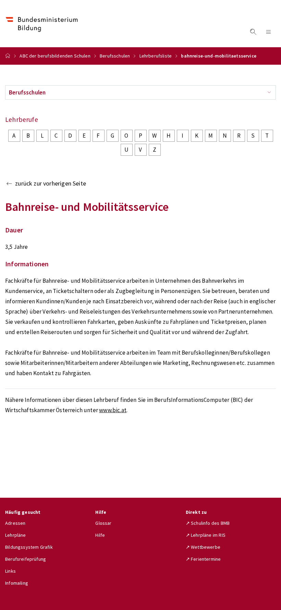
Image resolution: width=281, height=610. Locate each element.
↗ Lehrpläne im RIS (205, 535)
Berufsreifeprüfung (25, 559)
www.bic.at (112, 410)
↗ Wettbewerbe (203, 547)
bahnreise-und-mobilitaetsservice (218, 56)
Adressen (15, 523)
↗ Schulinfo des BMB (208, 523)
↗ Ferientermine (203, 559)
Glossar (103, 523)
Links (10, 571)
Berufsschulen (115, 56)
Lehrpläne (15, 535)
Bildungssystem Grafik (29, 547)
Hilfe (100, 535)
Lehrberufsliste (155, 56)
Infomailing (16, 583)
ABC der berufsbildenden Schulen (55, 56)
